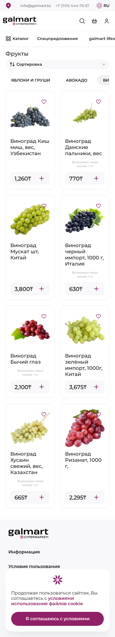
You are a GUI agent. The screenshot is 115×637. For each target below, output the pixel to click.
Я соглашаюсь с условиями (58, 618)
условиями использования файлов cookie (47, 601)
